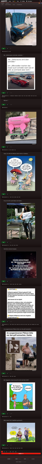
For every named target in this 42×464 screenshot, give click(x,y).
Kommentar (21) (5, 95)
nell (24, 95)
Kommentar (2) (5, 245)
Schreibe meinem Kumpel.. (10, 249)
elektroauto (3, 96)
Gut (3, 48)
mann (14, 245)
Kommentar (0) (5, 51)
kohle (17, 245)
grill (10, 51)
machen (20, 95)
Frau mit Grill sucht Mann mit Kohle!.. (13, 200)
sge (20, 324)
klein (17, 284)
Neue (18, 1)
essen (22, 95)
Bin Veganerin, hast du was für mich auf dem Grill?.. (16, 380)
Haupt (10, 1)
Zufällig (23, 1)
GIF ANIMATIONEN (19, 4)
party (38, 324)
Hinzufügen (30, 1)
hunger (3, 325)
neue (13, 448)
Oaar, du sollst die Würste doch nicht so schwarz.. (16, 153)
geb (15, 324)
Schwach (7, 48)
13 (10, 451)
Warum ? (6, 100)
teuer (19, 448)
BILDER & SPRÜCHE (8, 4)
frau (10, 245)
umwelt (18, 324)
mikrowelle (16, 95)
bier (35, 324)
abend (11, 284)
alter (10, 324)
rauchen (20, 284)
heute (13, 284)
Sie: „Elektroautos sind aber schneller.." (13, 55)
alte (30, 324)
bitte (10, 376)
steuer (11, 448)
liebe (22, 324)
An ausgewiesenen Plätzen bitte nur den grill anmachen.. (17, 329)
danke (15, 376)
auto (36, 95)
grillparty (33, 324)
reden (29, 324)
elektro (29, 95)
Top (14, 1)
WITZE (2, 4)
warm (32, 95)
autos (27, 95)
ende (15, 448)
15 (15, 451)
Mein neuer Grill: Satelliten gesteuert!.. (13, 420)
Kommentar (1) (5, 376)
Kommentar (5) (5, 416)
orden (26, 324)
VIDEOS (14, 4)
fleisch (13, 324)
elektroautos (12, 95)
